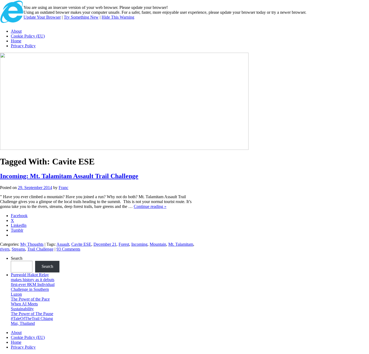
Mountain (158, 244)
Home (16, 41)
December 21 (104, 244)
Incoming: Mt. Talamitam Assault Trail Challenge (69, 176)
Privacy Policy (23, 45)
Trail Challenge (40, 249)
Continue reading (150, 206)
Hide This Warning (118, 17)
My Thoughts (31, 244)
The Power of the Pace (30, 299)
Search (16, 258)
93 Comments (68, 249)
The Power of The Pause (32, 313)
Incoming (139, 244)
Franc (63, 187)
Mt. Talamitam (180, 244)
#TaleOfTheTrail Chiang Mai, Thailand (32, 321)
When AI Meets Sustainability (24, 306)
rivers (4, 249)
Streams (18, 249)
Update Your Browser (42, 17)
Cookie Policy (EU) (28, 36)
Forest (124, 244)
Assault (62, 244)
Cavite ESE (81, 244)
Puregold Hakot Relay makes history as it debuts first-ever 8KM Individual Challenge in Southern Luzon (33, 284)
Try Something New (81, 17)
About (16, 31)
